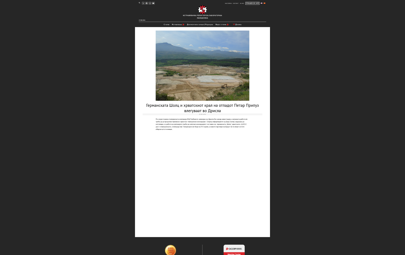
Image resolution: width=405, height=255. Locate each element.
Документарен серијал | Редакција (200, 24)
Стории (166, 24)
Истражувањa (177, 24)
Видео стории (221, 24)
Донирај (238, 24)
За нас (242, 3)
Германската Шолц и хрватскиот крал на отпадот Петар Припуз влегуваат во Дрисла (202, 66)
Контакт (236, 3)
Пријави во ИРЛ (252, 3)
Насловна (228, 3)
